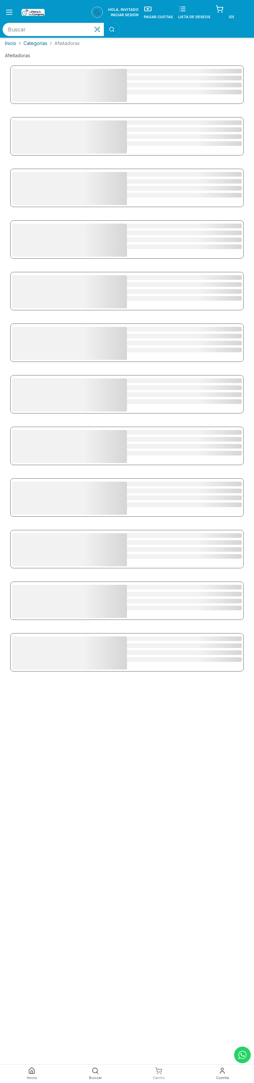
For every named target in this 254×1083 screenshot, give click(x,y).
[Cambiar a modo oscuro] (97, 12)
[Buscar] (112, 29)
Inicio (10, 43)
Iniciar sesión (125, 15)
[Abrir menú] (9, 12)
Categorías (35, 43)
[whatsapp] (242, 1055)
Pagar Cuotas (158, 17)
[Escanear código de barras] (97, 29)
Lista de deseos (194, 17)
